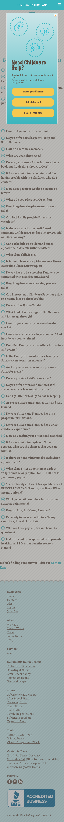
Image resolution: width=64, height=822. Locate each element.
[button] (55, 15)
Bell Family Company (32, 5)
